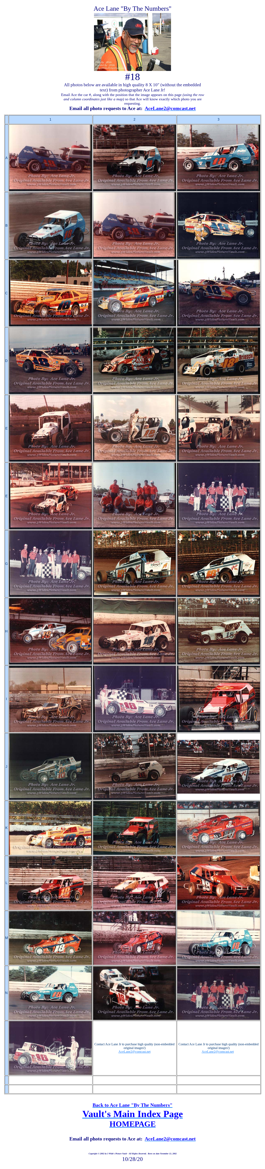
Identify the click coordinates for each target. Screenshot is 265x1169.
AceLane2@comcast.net (134, 1051)
